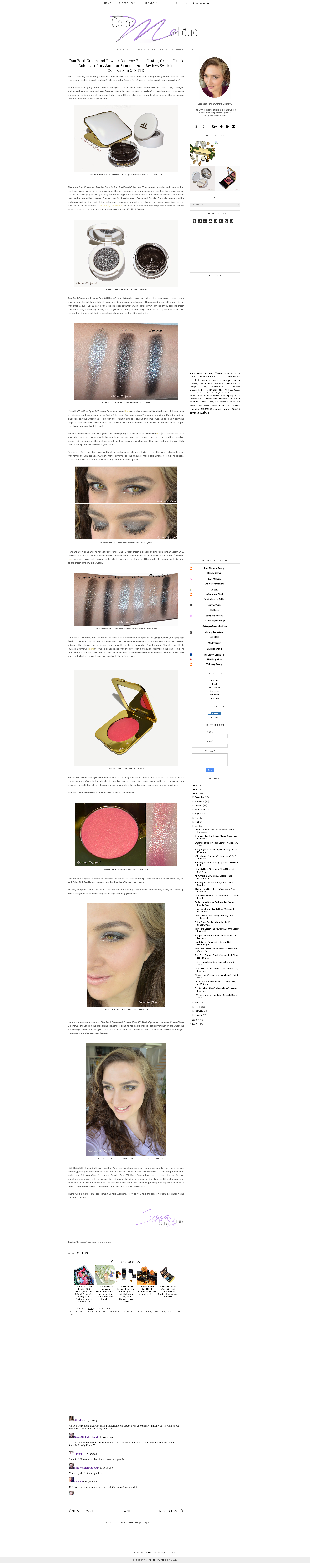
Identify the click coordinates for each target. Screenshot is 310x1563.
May (197, 826)
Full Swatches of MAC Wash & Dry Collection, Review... (216, 989)
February (199, 1010)
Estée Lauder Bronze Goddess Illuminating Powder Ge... (214, 903)
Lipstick (218, 389)
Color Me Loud (149, 1552)
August (198, 813)
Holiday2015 (233, 383)
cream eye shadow (108, 1312)
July (197, 817)
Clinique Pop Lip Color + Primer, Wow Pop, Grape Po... (215, 890)
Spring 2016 (233, 395)
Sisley (200, 395)
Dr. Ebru (214, 589)
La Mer (236, 386)
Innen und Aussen (214, 615)
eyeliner (236, 405)
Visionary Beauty (214, 664)
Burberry (210, 373)
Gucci (201, 384)
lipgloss (228, 409)
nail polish (214, 694)
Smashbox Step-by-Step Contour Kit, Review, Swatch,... (216, 844)
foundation (195, 409)
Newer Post (83, 1510)
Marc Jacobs (234, 390)
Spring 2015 (220, 395)
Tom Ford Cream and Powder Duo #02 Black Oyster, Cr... (216, 950)
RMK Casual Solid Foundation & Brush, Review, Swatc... (217, 996)
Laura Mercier (205, 389)
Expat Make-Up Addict (214, 599)
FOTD (122, 1312)
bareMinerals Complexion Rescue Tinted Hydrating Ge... (214, 943)
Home (107, 3)
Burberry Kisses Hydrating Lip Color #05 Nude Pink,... (216, 863)
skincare (215, 698)
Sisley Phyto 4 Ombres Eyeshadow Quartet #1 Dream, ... (217, 850)
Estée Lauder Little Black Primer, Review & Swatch (214, 963)
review (147, 1312)
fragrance (207, 408)
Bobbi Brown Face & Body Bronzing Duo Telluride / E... (214, 916)
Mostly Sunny (214, 643)
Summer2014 (211, 398)
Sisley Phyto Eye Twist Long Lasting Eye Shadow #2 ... (213, 923)
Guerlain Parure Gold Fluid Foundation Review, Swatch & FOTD (147, 1290)
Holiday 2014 (220, 383)
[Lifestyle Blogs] (214, 713)
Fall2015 (218, 380)
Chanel (219, 373)
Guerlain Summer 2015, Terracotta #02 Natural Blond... (217, 897)
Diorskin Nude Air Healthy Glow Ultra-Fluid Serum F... (215, 870)
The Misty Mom (214, 659)
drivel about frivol (214, 594)
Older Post (169, 1510)
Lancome (194, 390)
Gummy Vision (214, 605)
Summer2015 (159, 1312)
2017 (195, 785)
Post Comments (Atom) (134, 1523)
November (200, 801)
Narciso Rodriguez (198, 393)
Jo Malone (216, 386)
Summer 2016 (197, 398)
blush (79, 1312)
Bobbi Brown (197, 373)
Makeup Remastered (214, 632)
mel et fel (214, 637)
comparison (90, 1312)
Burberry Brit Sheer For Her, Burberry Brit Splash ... (214, 883)
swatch (170, 1312)
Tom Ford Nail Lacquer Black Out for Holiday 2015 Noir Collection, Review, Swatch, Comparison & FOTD (125, 1294)
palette (236, 408)
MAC (226, 389)
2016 (195, 789)
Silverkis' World (214, 648)
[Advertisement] (215, 247)
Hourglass (194, 386)
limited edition (134, 1312)
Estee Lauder (233, 376)
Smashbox (208, 395)
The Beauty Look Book (110, 205)
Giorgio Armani (231, 380)
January (198, 1015)
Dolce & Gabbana (219, 377)
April (197, 1002)
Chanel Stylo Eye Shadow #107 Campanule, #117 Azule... (215, 983)
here (127, 411)
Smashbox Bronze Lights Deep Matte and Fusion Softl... (214, 910)
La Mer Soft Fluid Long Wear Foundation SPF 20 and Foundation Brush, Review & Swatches (105, 1292)
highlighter (218, 409)
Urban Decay (208, 401)
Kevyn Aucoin (227, 387)
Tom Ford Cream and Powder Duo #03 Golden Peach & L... (217, 930)
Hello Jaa (214, 610)
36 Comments (103, 1309)
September (200, 809)
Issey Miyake (205, 387)
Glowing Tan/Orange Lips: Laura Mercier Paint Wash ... (216, 976)
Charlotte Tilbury (232, 373)
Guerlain (209, 383)
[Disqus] (126, 1368)
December (200, 797)
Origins (219, 393)
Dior (209, 376)
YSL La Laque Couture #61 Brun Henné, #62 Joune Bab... (215, 857)
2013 (195, 1024)
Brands (149, 3)
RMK (225, 393)
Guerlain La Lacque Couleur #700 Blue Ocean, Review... (216, 969)
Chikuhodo (194, 377)
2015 (195, 793)
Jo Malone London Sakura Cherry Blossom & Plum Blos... (216, 837)
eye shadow (221, 405)
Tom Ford (196, 401)
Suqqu (237, 398)
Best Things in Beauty (214, 568)
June (197, 821)
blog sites (214, 717)
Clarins (202, 376)
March (198, 1006)
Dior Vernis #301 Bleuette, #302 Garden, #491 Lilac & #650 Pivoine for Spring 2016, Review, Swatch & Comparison (84, 1294)
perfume (194, 412)
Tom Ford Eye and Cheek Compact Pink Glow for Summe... (216, 956)
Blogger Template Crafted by (155, 1560)
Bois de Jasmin (214, 573)
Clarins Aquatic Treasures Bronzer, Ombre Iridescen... (214, 830)
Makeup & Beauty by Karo (214, 626)
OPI (214, 393)
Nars (209, 393)
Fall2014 (207, 380)
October (199, 805)
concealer (224, 401)
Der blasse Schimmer (214, 583)
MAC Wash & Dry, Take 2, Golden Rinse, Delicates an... (213, 877)
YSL (217, 401)
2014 (195, 1020)
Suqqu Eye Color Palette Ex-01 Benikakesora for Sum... (216, 936)
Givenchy (194, 384)
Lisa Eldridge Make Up (214, 620)
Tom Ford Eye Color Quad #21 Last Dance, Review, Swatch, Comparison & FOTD (168, 1291)
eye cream (205, 405)
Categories (126, 3)
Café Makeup (214, 579)
